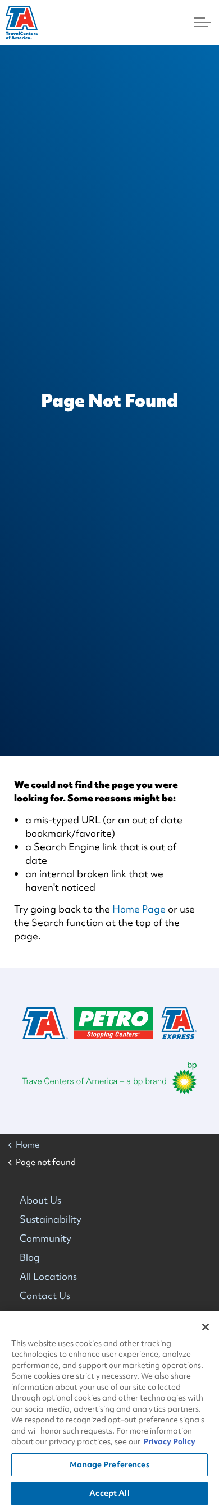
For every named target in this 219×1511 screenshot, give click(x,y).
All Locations (48, 1276)
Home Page (139, 908)
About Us (40, 1200)
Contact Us (45, 1295)
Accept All (109, 1493)
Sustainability (50, 1219)
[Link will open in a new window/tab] (109, 1078)
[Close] (205, 1327)
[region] (109, 1411)
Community (45, 1238)
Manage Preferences (109, 1464)
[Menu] (202, 22)
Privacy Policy (169, 1441)
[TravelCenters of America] (22, 22)
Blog (30, 1257)
